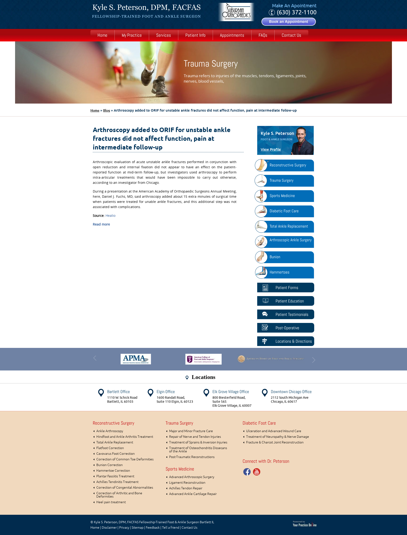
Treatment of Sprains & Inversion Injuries (198, 442)
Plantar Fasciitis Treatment (115, 476)
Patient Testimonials (292, 314)
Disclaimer (109, 528)
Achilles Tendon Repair (185, 488)
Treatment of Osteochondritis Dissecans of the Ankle (198, 449)
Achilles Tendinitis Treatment (117, 482)
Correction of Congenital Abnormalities (124, 488)
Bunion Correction (109, 465)
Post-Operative (287, 327)
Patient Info (195, 35)
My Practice (132, 35)
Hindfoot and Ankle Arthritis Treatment (124, 437)
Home (102, 35)
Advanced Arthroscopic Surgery (191, 477)
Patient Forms (287, 287)
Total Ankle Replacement (114, 442)
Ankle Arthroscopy (109, 431)
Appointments (232, 35)
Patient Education (290, 301)
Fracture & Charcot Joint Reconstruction (275, 442)
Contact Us (291, 35)
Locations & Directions (294, 341)
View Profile (271, 149)
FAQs (263, 35)
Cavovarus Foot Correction (115, 454)
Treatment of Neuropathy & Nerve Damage (277, 437)
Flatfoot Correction (110, 448)
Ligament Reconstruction (187, 483)
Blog (106, 110)
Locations (203, 377)
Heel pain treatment (111, 502)
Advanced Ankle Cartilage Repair (193, 494)
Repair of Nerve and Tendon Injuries (195, 437)
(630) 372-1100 (297, 12)
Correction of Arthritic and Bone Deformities (119, 495)
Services (163, 35)
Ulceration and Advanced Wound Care (273, 431)
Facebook (247, 472)
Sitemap (137, 528)
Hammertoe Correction (113, 471)
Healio (110, 215)
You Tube (257, 472)
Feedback (153, 528)
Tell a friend (170, 528)
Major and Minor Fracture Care (191, 431)
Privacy (124, 528)
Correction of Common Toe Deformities (125, 459)
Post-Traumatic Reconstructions (192, 457)
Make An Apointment (294, 6)
